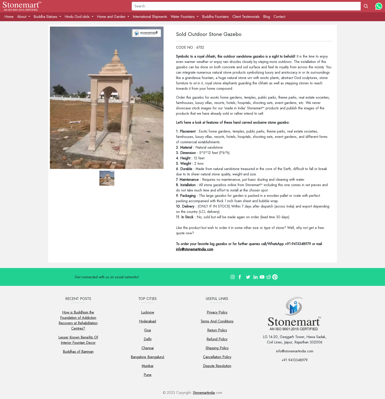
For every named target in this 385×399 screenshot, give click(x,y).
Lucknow (147, 312)
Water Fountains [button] (183, 16)
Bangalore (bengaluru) (147, 357)
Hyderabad (147, 321)
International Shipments (150, 16)
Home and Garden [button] (112, 16)
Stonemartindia (204, 392)
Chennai (147, 348)
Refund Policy (217, 339)
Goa (147, 330)
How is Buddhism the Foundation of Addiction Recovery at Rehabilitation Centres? (78, 320)
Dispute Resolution (217, 365)
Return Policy (217, 330)
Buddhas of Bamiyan (78, 351)
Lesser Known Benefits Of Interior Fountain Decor (78, 340)
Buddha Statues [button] (46, 16)
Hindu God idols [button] (78, 16)
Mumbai (147, 365)
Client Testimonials (246, 16)
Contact (279, 16)
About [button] (22, 16)
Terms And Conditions (217, 321)
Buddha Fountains (215, 16)
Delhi (148, 339)
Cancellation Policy (217, 357)
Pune (148, 374)
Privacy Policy (217, 312)
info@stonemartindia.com (194, 249)
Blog (266, 16)
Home (9, 16)
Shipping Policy (217, 348)
